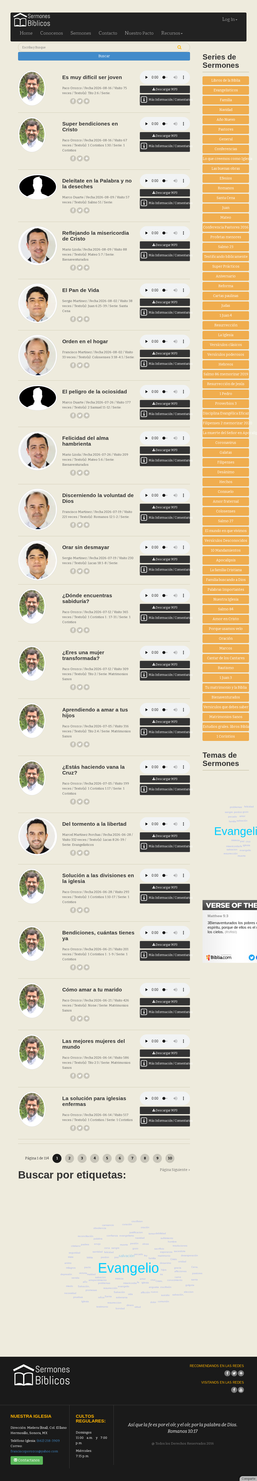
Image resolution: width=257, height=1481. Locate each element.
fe (241, 846)
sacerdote (179, 1251)
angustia (154, 1287)
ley (145, 1255)
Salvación (119, 1292)
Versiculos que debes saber (225, 707)
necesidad (70, 1293)
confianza (112, 1235)
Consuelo (226, 492)
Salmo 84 (225, 609)
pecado (232, 816)
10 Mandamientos (226, 550)
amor (242, 816)
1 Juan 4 (226, 315)
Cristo (173, 1259)
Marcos (225, 648)
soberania (121, 1297)
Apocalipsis (226, 560)
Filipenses (225, 462)
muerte (242, 855)
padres (85, 1244)
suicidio (165, 1295)
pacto (87, 1267)
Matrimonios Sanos (225, 717)
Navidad (225, 110)
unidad (182, 1261)
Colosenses (225, 511)
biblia (90, 1257)
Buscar (104, 56)
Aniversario (226, 276)
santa (194, 1279)
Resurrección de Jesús (225, 384)
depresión (66, 1274)
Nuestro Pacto (139, 33)
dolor (153, 1302)
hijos (163, 1269)
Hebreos (226, 364)
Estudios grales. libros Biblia (226, 727)
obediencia (99, 1228)
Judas (225, 306)
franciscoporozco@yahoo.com (34, 1451)
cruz (248, 841)
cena (107, 1248)
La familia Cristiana (226, 570)
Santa (108, 1296)
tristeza (235, 840)
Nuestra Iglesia (225, 599)
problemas (236, 807)
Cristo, (159, 1281)
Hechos (225, 482)
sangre (229, 812)
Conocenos (51, 33)
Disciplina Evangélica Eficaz (226, 413)
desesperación (189, 1255)
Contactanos (28, 1460)
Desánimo (225, 472)
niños (101, 1297)
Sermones (81, 33)
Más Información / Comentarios (169, 99)
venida (75, 1277)
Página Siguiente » (175, 1170)
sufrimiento (167, 1238)
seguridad (74, 1252)
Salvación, (84, 1286)
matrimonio (164, 1255)
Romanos (226, 188)
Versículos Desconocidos (226, 541)
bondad (120, 1308)
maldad (91, 1274)
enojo (97, 1243)
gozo (245, 811)
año (85, 1281)
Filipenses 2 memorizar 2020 (226, 423)
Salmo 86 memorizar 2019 (226, 374)
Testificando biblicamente (226, 257)
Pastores (225, 129)
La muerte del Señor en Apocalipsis (226, 433)
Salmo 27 (225, 521)
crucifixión (165, 1287)
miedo (69, 1286)
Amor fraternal (226, 501)
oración (145, 1227)
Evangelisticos (226, 90)
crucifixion (137, 1221)
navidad (140, 1237)
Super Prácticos (225, 266)
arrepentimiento (98, 1280)
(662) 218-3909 (48, 1441)
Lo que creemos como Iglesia (226, 159)
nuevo (154, 1291)
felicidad (249, 806)
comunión (163, 1301)
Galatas (226, 452)
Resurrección (225, 325)
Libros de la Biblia (225, 80)
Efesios (226, 178)
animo (68, 1263)
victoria (83, 1273)
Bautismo (226, 668)
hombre (172, 1241)
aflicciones (180, 1271)
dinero (130, 1305)
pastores (197, 1273)
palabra (98, 1238)
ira (161, 1274)
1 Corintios (226, 736)
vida (130, 1294)
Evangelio (128, 1268)
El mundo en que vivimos (226, 531)
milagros (71, 1267)
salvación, (178, 1294)
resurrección (231, 853)
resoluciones (180, 1245)
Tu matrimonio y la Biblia (226, 687)
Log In (228, 19)
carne (178, 1277)
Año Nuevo (226, 119)
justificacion (136, 1232)
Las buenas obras (226, 168)
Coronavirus (225, 443)
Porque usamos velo (226, 629)
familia (232, 821)
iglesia (246, 845)
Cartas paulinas (225, 296)
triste (71, 1257)
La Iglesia (225, 335)
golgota (189, 1285)
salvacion (232, 849)
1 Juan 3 (226, 678)
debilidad (160, 1233)
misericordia (233, 846)
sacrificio (159, 1248)
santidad (98, 1251)
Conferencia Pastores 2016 (225, 227)
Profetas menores (225, 237)
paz (242, 841)
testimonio (102, 1306)
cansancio (108, 1225)
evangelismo (126, 1235)
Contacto (108, 33)
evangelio (245, 850)
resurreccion (114, 1302)
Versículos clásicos (226, 345)
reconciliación (85, 1236)
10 (170, 1158)
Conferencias (226, 149)
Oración (226, 638)
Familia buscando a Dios (226, 580)
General (226, 139)
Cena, (194, 1267)
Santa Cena (226, 198)
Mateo (225, 217)
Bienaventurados (226, 697)
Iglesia (85, 1301)
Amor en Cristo (226, 619)
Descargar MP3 (166, 89)
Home (26, 33)
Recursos (170, 33)
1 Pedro (226, 394)
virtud (138, 1307)
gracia (177, 1267)
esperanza (166, 1252)
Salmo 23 (225, 247)
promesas (91, 1290)
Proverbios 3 (226, 403)
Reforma (225, 286)
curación (127, 1224)
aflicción (145, 1292)
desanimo (165, 1263)
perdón (134, 1243)
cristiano (76, 1246)
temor (152, 1233)
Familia (226, 100)
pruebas (78, 1297)
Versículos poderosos (225, 354)
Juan (225, 208)
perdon (238, 812)
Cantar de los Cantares (226, 658)
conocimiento (174, 1280)
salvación (242, 820)
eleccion (189, 1291)
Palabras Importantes (226, 589)
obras (145, 1243)
